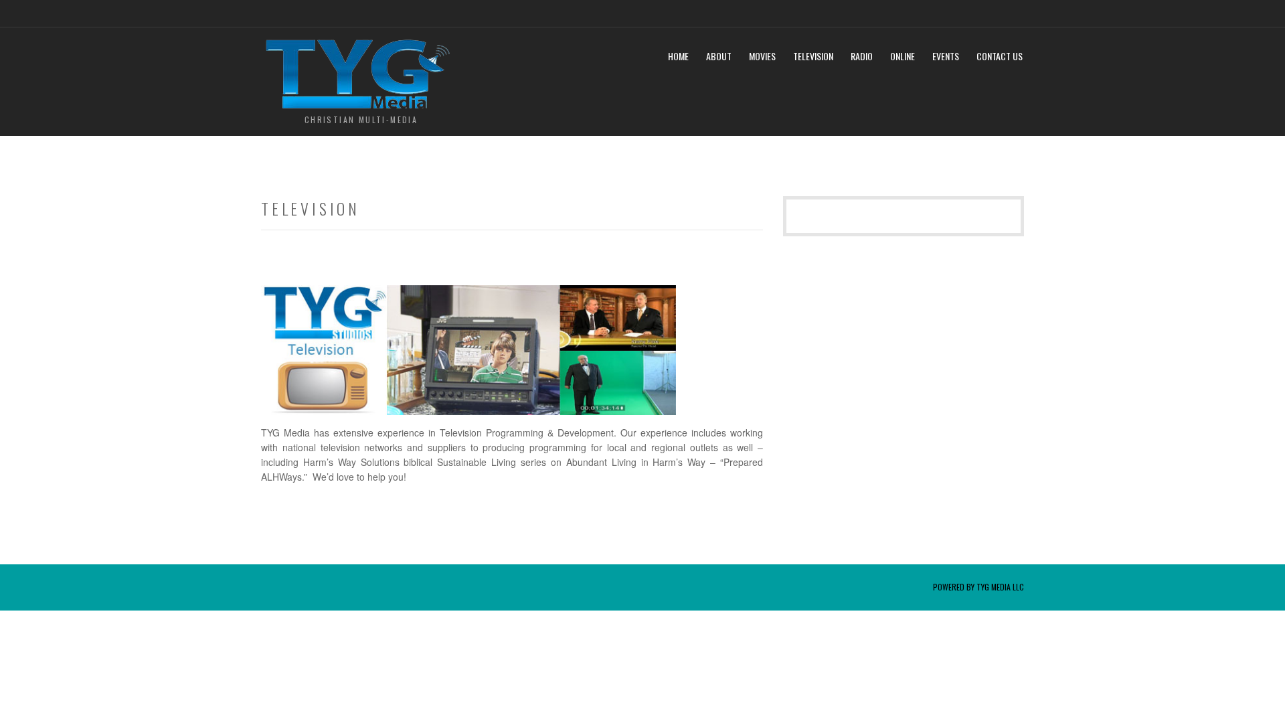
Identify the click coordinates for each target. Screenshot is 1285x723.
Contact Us (999, 56)
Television (813, 56)
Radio (862, 56)
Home (678, 56)
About (719, 56)
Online (902, 56)
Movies (762, 56)
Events (945, 56)
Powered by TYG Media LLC (978, 586)
